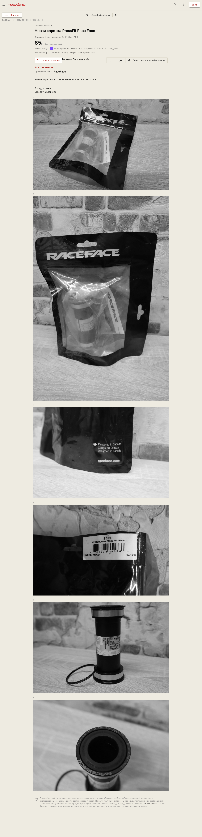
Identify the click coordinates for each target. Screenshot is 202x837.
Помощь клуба (149, 803)
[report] (147, 60)
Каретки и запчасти (43, 25)
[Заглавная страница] (16, 2)
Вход (194, 4)
